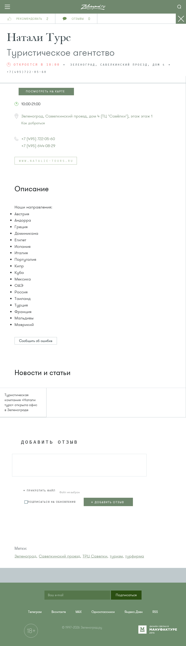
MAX (79, 612)
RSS (155, 612)
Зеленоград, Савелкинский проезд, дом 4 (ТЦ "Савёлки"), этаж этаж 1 (86, 116)
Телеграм (35, 612)
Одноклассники (103, 612)
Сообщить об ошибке (35, 340)
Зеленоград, (26, 556)
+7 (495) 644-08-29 (38, 145)
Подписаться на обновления (52, 501)
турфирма (134, 556)
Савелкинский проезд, (60, 556)
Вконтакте (58, 612)
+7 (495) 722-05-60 (38, 138)
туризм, (117, 556)
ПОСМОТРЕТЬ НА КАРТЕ (45, 91)
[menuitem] (35, 612)
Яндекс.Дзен (134, 612)
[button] (40, 489)
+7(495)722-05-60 (27, 72)
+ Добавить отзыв (107, 502)
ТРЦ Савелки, (95, 556)
